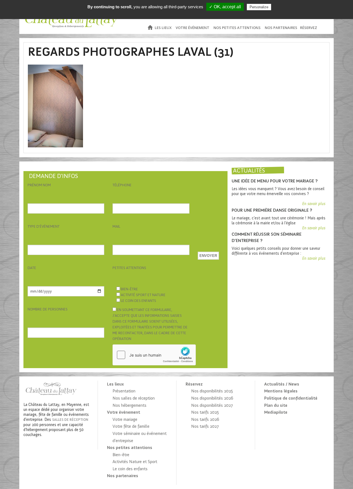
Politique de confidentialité (290, 398)
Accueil (149, 27)
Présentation (124, 391)
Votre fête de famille (131, 426)
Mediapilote (275, 412)
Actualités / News (281, 384)
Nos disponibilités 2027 (212, 405)
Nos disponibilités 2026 (212, 398)
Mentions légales (281, 391)
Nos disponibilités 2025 (212, 391)
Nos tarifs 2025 (205, 412)
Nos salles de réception (134, 398)
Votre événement (192, 27)
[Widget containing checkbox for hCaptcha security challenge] (154, 354)
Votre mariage (125, 419)
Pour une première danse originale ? (272, 210)
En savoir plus (313, 203)
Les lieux (163, 27)
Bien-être (121, 454)
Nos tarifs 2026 (205, 419)
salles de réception (70, 420)
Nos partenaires (281, 27)
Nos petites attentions (237, 27)
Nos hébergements (129, 405)
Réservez (308, 27)
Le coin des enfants (130, 468)
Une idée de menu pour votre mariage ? (275, 181)
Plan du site (275, 405)
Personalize (259, 7)
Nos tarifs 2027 (205, 426)
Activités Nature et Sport (135, 461)
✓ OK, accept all (225, 6)
